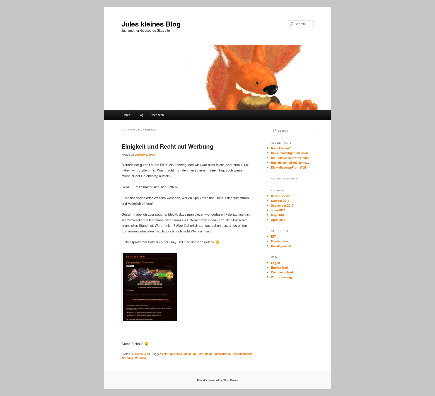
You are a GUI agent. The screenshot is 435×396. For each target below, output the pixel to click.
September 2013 (282, 205)
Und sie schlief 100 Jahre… (290, 162)
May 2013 (277, 215)
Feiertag (167, 354)
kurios (178, 354)
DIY (273, 236)
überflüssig (205, 354)
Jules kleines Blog (151, 24)
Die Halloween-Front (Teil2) (290, 158)
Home (126, 115)
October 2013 (280, 200)
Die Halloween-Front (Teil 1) (290, 167)
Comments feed (282, 272)
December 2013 (281, 196)
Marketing (190, 354)
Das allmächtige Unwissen (289, 153)
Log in (275, 263)
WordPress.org (281, 277)
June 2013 (278, 210)
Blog (140, 115)
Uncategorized (281, 246)
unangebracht (223, 354)
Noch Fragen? (281, 148)
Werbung (140, 358)
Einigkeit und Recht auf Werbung (167, 146)
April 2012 (278, 219)
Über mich (157, 115)
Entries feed (279, 267)
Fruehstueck (142, 354)
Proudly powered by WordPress (217, 380)
